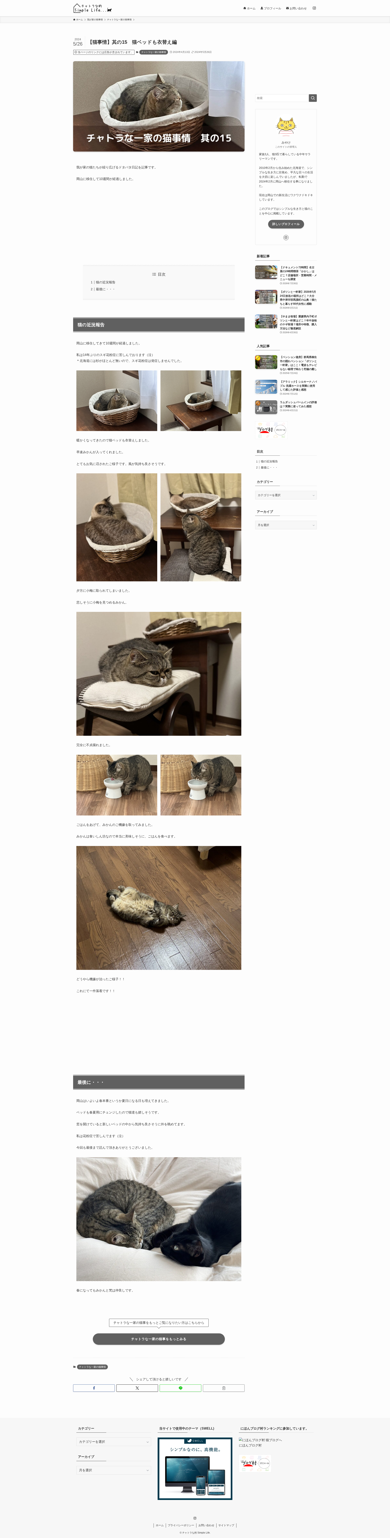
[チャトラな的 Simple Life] (92, 8)
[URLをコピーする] (224, 1388)
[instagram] (314, 8)
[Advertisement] (158, 223)
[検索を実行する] (313, 98)
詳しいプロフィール (286, 224)
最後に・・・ (105, 289)
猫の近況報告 (105, 282)
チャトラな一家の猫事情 (153, 52)
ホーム (160, 1525)
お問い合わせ (206, 1525)
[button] (94, 1388)
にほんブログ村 (250, 1445)
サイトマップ (226, 1525)
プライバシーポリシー (181, 1525)
